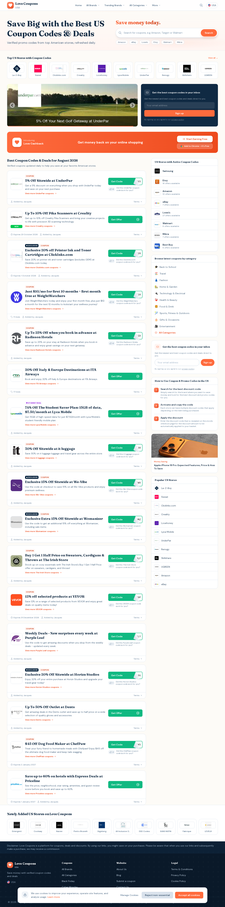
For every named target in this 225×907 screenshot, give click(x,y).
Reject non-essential (157, 895)
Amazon (122, 42)
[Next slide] (132, 105)
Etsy (156, 42)
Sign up (179, 113)
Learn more (53, 896)
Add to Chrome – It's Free (196, 146)
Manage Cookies (129, 895)
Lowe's (145, 42)
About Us (121, 869)
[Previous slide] (12, 105)
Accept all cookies (189, 895)
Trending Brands (113, 5)
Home (78, 5)
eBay (133, 42)
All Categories (137, 5)
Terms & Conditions (182, 869)
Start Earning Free (196, 139)
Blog (118, 875)
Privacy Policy (178, 875)
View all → (213, 58)
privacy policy (177, 119)
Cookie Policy (178, 881)
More (155, 5)
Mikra (179, 42)
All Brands (91, 5)
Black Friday (68, 881)
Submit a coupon (125, 881)
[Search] (201, 5)
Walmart (167, 42)
